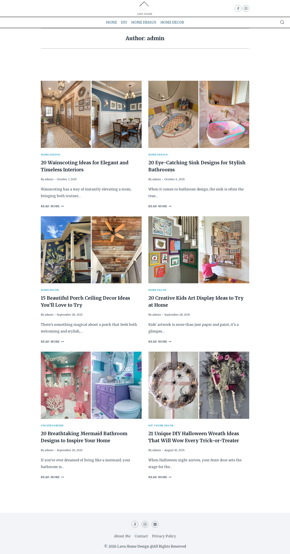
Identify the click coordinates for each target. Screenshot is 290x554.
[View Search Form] (282, 22)
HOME (111, 22)
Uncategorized (52, 425)
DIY (124, 22)
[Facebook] (238, 8)
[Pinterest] (155, 524)
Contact (141, 536)
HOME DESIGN (143, 22)
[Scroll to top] (281, 548)
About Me (122, 536)
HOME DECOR (172, 22)
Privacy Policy (164, 536)
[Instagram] (246, 8)
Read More (52, 206)
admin (49, 179)
